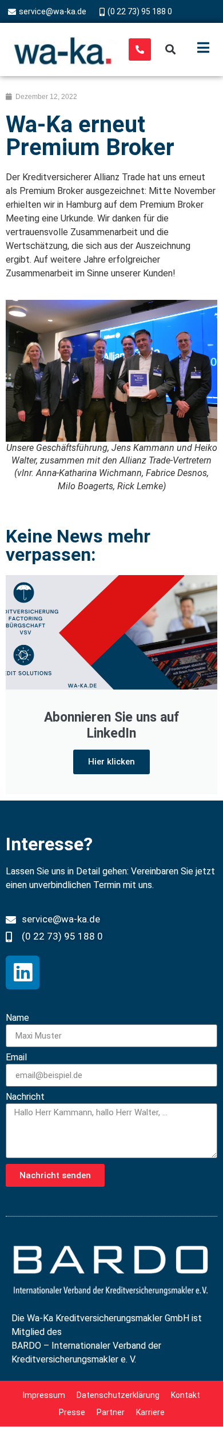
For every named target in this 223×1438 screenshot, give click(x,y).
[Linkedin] (22, 972)
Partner (111, 1412)
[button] (170, 49)
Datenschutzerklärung (118, 1395)
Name (17, 1018)
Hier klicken (111, 761)
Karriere (150, 1412)
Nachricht (25, 1097)
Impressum (44, 1395)
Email (16, 1058)
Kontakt (185, 1395)
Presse (72, 1412)
